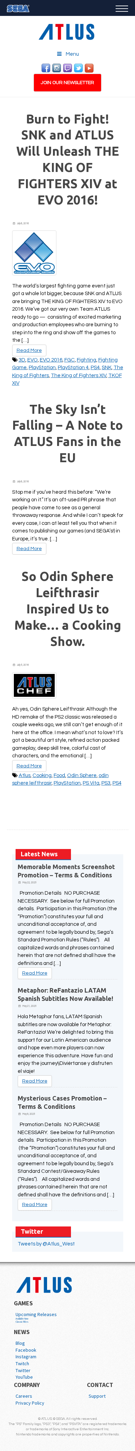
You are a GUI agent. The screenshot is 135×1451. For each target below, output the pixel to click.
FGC (69, 360)
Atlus (24, 775)
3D (22, 360)
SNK (106, 367)
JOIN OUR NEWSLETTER (67, 82)
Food (59, 775)
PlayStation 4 (73, 367)
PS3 (105, 783)
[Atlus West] (67, 30)
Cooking (42, 775)
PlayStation (42, 367)
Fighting (86, 360)
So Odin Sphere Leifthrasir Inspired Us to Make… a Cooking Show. (67, 608)
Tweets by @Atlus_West (46, 1244)
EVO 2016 (51, 360)
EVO (32, 360)
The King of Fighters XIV (78, 375)
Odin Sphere (82, 775)
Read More (29, 350)
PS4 (95, 367)
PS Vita (91, 783)
